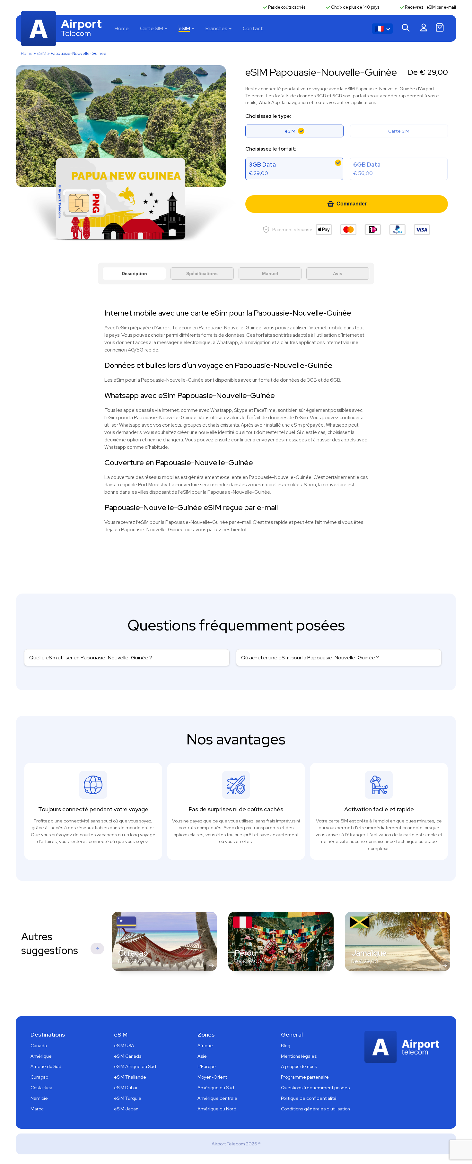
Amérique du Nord (216, 1109)
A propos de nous (299, 1066)
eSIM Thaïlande (130, 1077)
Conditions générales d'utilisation (315, 1109)
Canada (39, 1045)
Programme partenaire (305, 1077)
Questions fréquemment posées (315, 1087)
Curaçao (39, 1077)
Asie (202, 1056)
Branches (216, 28)
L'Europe (206, 1066)
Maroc (37, 1109)
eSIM (184, 28)
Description (134, 273)
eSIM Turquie (127, 1098)
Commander (352, 203)
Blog (285, 1045)
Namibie (39, 1098)
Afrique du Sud (46, 1066)
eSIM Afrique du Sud (135, 1066)
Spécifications (202, 273)
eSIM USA (124, 1045)
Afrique (205, 1045)
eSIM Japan (126, 1109)
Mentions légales (299, 1056)
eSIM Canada (128, 1056)
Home (122, 28)
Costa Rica (41, 1087)
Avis (337, 273)
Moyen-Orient (212, 1077)
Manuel (270, 273)
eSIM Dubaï (125, 1087)
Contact (253, 28)
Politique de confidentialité (309, 1098)
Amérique (41, 1056)
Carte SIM (151, 28)
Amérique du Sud (215, 1087)
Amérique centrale (217, 1098)
